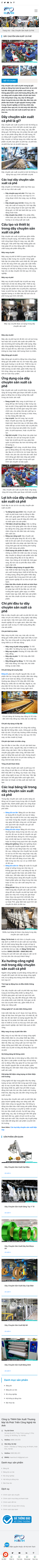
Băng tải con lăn (11, 1390)
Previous (7, 51)
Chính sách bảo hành (10, 1509)
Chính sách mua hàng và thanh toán (15, 1498)
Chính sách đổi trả (9, 1502)
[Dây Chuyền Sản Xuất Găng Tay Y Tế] (20, 1191)
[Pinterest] (13, 2)
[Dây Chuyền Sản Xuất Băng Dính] (20, 1349)
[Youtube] (8, 2)
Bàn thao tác (10, 1403)
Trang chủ (6, 30)
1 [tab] (17, 74)
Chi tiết (7, 1173)
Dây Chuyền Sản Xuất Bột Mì (16, 1325)
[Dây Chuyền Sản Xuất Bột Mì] (20, 1310)
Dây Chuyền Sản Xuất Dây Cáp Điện (19, 1286)
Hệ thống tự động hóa (13, 1398)
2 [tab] (19, 74)
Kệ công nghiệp (11, 1394)
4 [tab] (23, 74)
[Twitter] (5, 2)
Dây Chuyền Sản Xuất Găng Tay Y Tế (19, 1207)
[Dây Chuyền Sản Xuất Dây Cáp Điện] (20, 1270)
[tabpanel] (11, 70)
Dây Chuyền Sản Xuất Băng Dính (18, 1365)
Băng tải (9, 1386)
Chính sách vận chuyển (11, 1495)
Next (31, 51)
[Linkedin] (11, 2)
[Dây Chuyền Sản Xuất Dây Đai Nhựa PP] (20, 1230)
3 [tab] (21, 74)
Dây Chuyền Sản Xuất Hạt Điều (17, 1167)
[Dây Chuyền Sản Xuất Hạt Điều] (20, 1151)
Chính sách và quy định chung (13, 1506)
